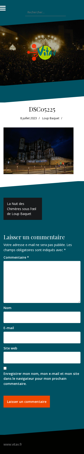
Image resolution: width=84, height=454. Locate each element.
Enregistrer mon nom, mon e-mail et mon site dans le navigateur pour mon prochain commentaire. (41, 378)
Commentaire (16, 257)
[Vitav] (42, 52)
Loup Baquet (50, 118)
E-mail (9, 328)
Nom (7, 308)
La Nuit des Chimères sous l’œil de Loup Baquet (21, 208)
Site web (10, 348)
